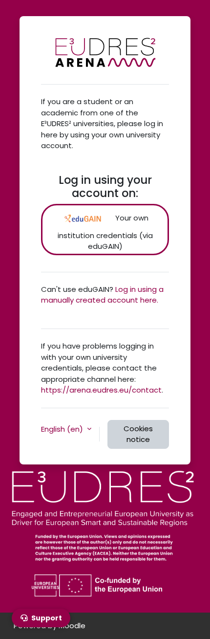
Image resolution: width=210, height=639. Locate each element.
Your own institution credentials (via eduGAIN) (105, 232)
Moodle (72, 625)
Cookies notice (138, 434)
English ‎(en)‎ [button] (63, 429)
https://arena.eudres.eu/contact (101, 390)
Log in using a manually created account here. (102, 295)
